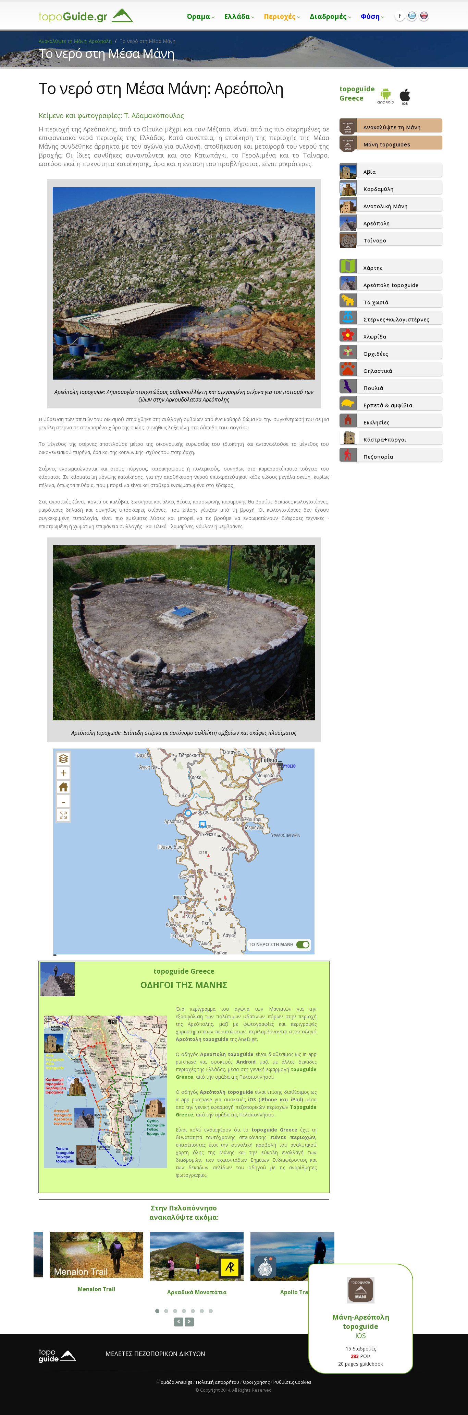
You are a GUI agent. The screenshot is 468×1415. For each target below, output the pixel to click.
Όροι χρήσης (256, 1382)
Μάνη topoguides (387, 144)
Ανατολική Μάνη (386, 205)
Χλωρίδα (375, 336)
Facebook (400, 16)
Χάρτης (373, 267)
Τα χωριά (376, 302)
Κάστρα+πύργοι (385, 439)
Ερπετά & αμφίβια (388, 405)
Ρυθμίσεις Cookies (292, 1382)
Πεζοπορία (378, 456)
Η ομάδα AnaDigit (174, 1382)
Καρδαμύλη (379, 188)
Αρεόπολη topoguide (391, 284)
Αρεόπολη (377, 223)
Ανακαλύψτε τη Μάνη (392, 127)
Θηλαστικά (378, 370)
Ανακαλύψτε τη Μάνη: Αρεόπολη (75, 41)
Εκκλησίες (377, 422)
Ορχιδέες (376, 353)
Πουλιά (373, 387)
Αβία (370, 171)
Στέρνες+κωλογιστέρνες (397, 319)
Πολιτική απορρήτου (217, 1382)
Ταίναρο (375, 240)
